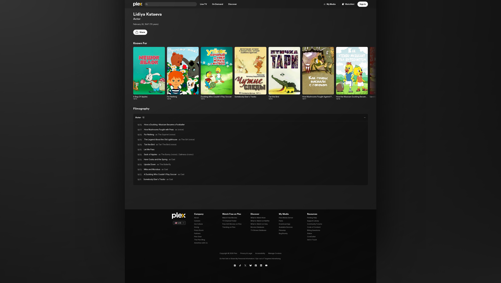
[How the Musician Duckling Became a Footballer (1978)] (352, 73)
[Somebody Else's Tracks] (250, 73)
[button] (140, 32)
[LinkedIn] (261, 265)
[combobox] (172, 4)
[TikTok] (240, 265)
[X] (245, 265)
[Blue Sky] (250, 265)
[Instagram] (234, 265)
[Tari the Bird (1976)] (284, 73)
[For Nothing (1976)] (183, 73)
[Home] (137, 4)
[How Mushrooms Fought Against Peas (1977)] (318, 73)
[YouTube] (266, 265)
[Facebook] (255, 265)
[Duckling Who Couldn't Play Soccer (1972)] (216, 73)
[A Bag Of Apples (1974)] (149, 73)
